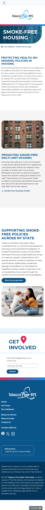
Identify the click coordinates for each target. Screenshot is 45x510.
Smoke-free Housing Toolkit (17, 191)
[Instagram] (13, 433)
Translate (34, 508)
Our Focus (5, 405)
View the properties (14, 280)
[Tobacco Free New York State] (22, 15)
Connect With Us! (8, 427)
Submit (12, 372)
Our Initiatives (7, 409)
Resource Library (8, 415)
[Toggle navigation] (4, 3)
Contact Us (6, 422)
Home (4, 402)
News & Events (7, 418)
